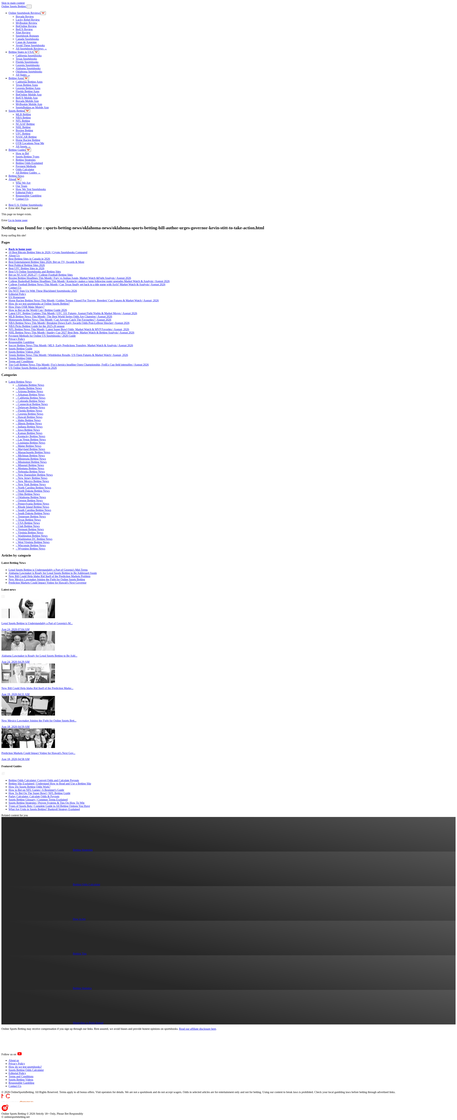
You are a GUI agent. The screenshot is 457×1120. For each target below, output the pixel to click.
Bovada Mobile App (27, 100)
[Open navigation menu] (29, 6)
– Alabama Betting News (30, 384)
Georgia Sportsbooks (27, 65)
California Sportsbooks (29, 55)
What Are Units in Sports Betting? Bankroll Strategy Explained (44, 809)
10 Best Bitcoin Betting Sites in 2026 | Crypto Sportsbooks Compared (48, 252)
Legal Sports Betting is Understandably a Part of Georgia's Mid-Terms (48, 569)
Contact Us (22, 198)
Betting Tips (80, 953)
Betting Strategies (26, 159)
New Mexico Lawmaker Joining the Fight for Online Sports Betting (47, 579)
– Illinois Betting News (29, 423)
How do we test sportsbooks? (25, 1066)
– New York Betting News (31, 484)
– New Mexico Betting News (32, 481)
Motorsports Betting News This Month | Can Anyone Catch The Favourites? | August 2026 (60, 319)
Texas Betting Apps (27, 84)
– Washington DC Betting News (34, 538)
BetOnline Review (26, 26)
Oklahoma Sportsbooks (29, 71)
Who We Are (23, 182)
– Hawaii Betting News (29, 417)
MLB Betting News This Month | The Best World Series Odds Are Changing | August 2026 (60, 316)
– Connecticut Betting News (32, 404)
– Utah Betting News (28, 526)
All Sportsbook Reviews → (31, 48)
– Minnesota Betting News (31, 458)
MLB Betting (23, 114)
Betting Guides (17, 149)
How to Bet (22, 153)
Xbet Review (23, 32)
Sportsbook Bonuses (27, 35)
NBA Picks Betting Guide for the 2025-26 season (36, 326)
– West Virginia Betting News (32, 542)
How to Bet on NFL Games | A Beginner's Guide (36, 789)
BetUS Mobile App (27, 97)
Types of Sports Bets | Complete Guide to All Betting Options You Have (49, 806)
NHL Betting (23, 127)
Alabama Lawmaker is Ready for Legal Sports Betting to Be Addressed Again (53, 573)
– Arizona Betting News (29, 391)
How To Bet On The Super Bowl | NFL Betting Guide (39, 793)
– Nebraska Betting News (30, 471)
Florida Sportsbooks (27, 61)
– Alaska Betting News (29, 388)
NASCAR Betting (26, 136)
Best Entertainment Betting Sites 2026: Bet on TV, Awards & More (46, 261)
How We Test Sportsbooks (31, 189)
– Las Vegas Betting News (31, 439)
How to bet (79, 919)
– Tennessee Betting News (31, 516)
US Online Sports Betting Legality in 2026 (33, 367)
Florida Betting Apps (27, 91)
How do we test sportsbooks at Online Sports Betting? (39, 303)
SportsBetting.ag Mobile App (32, 107)
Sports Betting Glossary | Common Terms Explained (38, 799)
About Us (14, 255)
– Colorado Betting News (30, 401)
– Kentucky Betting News (30, 436)
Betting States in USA (21, 51)
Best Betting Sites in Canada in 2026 (29, 258)
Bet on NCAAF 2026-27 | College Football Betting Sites (41, 274)
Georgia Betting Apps (28, 88)
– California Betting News (30, 397)
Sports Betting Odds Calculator (26, 1070)
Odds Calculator (25, 169)
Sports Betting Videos (21, 1079)
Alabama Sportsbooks (28, 68)
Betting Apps (16, 78)
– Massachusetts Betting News (33, 452)
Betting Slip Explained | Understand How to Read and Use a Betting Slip (50, 783)
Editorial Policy (24, 192)
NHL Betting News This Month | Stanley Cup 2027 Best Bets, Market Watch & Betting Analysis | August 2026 (71, 332)
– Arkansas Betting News (30, 394)
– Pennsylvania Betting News (32, 503)
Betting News (16, 175)
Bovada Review (25, 16)
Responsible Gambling (28, 195)
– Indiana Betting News (29, 426)
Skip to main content (13, 2)
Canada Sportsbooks (27, 38)
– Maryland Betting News (30, 449)
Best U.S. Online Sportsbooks (25, 204)
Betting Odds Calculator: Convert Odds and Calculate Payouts (44, 780)
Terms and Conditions (21, 361)
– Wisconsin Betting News (31, 545)
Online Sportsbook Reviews (24, 12)
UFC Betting (23, 133)
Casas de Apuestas (26, 42)
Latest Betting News (20, 381)
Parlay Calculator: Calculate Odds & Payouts (34, 796)
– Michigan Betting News (30, 455)
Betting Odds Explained (29, 163)
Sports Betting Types (27, 156)
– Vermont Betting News (30, 529)
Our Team (21, 186)
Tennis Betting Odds (20, 358)
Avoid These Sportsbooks (30, 45)
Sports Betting (17, 110)
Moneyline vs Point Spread (88, 1022)
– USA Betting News (28, 522)
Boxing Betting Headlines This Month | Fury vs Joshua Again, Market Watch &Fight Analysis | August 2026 (70, 278)
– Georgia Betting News (29, 413)
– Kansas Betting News (29, 433)
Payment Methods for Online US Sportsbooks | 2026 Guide (42, 335)
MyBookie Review (26, 22)
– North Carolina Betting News (33, 487)
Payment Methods (26, 166)
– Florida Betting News (29, 410)
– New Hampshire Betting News (34, 474)
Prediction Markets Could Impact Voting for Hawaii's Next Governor (47, 582)
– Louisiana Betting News (30, 442)
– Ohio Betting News (28, 494)
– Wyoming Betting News (30, 548)
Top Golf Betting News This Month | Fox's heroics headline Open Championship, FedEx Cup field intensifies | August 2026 (79, 364)
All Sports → (23, 146)
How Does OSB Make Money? (26, 306)
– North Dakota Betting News (33, 490)
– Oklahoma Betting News (31, 497)
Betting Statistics (82, 988)
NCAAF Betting (25, 123)
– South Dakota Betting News (33, 513)
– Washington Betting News (31, 535)
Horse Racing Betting (28, 140)
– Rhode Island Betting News (32, 506)
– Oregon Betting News (29, 500)
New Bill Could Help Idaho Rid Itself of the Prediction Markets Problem (49, 576)
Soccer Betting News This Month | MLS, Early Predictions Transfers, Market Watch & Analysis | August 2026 (71, 345)
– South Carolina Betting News (33, 510)
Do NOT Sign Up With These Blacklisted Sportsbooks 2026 (43, 290)
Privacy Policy (17, 338)
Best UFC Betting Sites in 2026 (26, 268)
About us (14, 1060)
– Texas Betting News (28, 519)
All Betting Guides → (28, 172)
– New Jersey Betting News (31, 478)
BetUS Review (24, 29)
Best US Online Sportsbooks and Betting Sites (35, 271)
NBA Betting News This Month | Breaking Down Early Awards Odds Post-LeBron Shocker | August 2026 (69, 322)
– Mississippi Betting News (31, 461)
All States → (23, 74)
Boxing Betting (24, 130)
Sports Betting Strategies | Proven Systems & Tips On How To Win (46, 802)
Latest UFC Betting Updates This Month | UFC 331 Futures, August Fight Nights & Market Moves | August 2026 (73, 313)
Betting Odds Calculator (86, 884)
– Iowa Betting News (28, 429)
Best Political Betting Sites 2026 (27, 265)
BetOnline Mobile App (29, 94)
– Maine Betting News (28, 445)
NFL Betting (23, 120)
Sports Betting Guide (20, 348)
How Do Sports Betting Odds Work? (29, 786)
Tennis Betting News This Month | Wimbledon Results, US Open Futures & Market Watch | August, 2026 (68, 355)
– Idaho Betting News (28, 420)
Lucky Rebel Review (28, 19)
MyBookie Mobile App (29, 104)
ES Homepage (17, 297)
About (12, 179)
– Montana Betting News (30, 468)
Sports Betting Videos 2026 (24, 351)
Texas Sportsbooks (26, 58)
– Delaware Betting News (30, 407)
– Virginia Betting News (29, 532)
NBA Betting (23, 117)
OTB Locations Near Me (30, 143)
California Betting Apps (29, 81)
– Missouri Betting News (30, 465)
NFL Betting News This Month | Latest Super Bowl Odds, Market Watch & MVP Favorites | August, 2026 (69, 329)
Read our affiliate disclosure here (197, 1028)
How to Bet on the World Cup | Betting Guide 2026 (38, 310)
